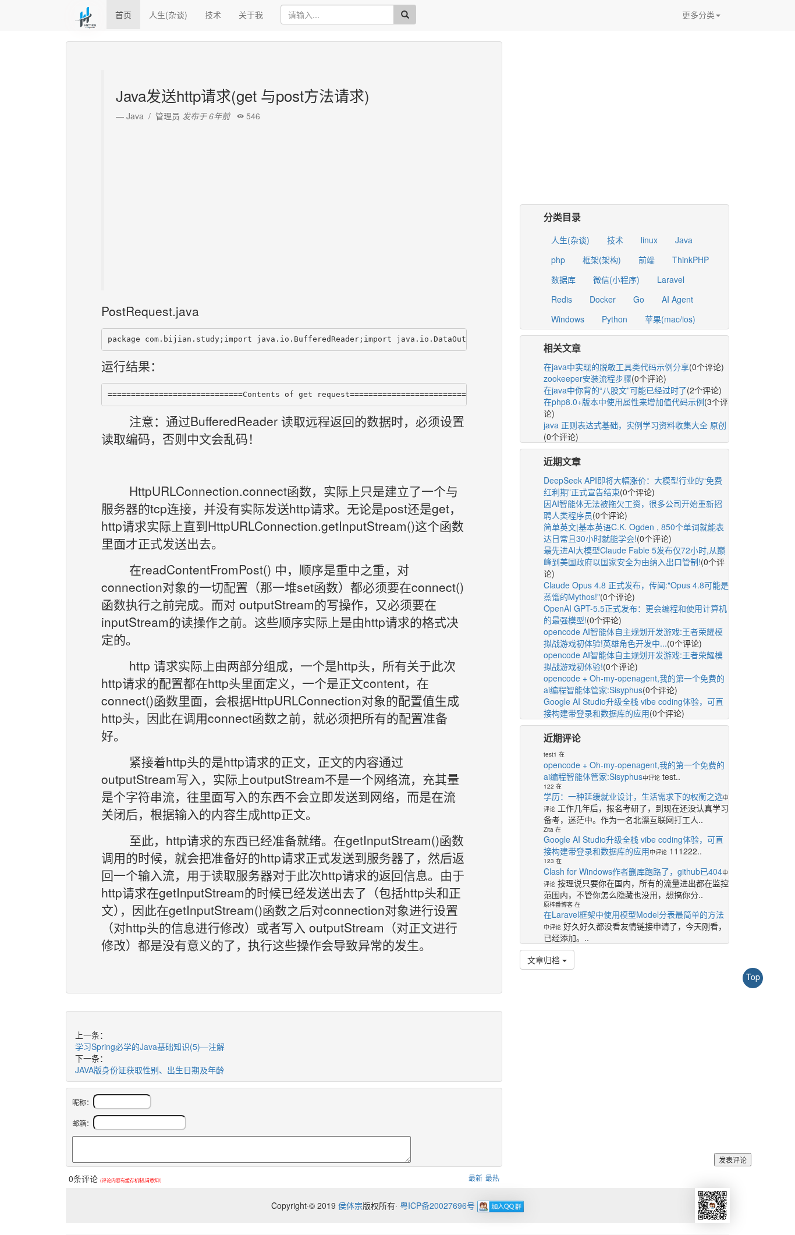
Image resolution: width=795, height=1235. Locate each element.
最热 (492, 1178)
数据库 (563, 279)
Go (638, 299)
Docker (603, 299)
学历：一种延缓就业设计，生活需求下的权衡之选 (633, 796)
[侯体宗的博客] (86, 14)
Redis (561, 299)
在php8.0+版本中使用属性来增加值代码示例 (624, 401)
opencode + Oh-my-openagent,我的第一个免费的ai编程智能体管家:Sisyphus (634, 683)
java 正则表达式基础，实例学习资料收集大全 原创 (635, 425)
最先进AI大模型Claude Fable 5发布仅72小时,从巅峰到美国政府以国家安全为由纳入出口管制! (634, 555)
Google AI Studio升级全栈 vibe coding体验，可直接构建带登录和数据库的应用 (633, 707)
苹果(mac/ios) (670, 319)
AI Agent (677, 299)
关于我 (251, 14)
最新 (475, 1178)
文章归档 (544, 960)
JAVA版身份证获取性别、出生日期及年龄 (149, 1070)
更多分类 (698, 14)
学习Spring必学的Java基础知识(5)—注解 (150, 1046)
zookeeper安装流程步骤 (587, 378)
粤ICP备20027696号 (437, 1205)
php (558, 259)
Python (614, 319)
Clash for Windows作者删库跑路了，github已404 (633, 871)
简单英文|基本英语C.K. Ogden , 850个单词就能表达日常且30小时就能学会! (634, 532)
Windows (567, 319)
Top (753, 976)
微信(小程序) (616, 279)
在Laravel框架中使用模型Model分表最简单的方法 (634, 914)
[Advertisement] (285, 203)
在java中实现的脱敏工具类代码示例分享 (616, 366)
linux (649, 240)
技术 (213, 14)
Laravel (670, 279)
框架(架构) (602, 259)
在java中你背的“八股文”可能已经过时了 (615, 390)
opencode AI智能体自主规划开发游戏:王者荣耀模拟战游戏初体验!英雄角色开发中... (633, 637)
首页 (123, 14)
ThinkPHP (690, 259)
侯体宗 (349, 1205)
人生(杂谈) (168, 14)
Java (684, 240)
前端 (646, 259)
